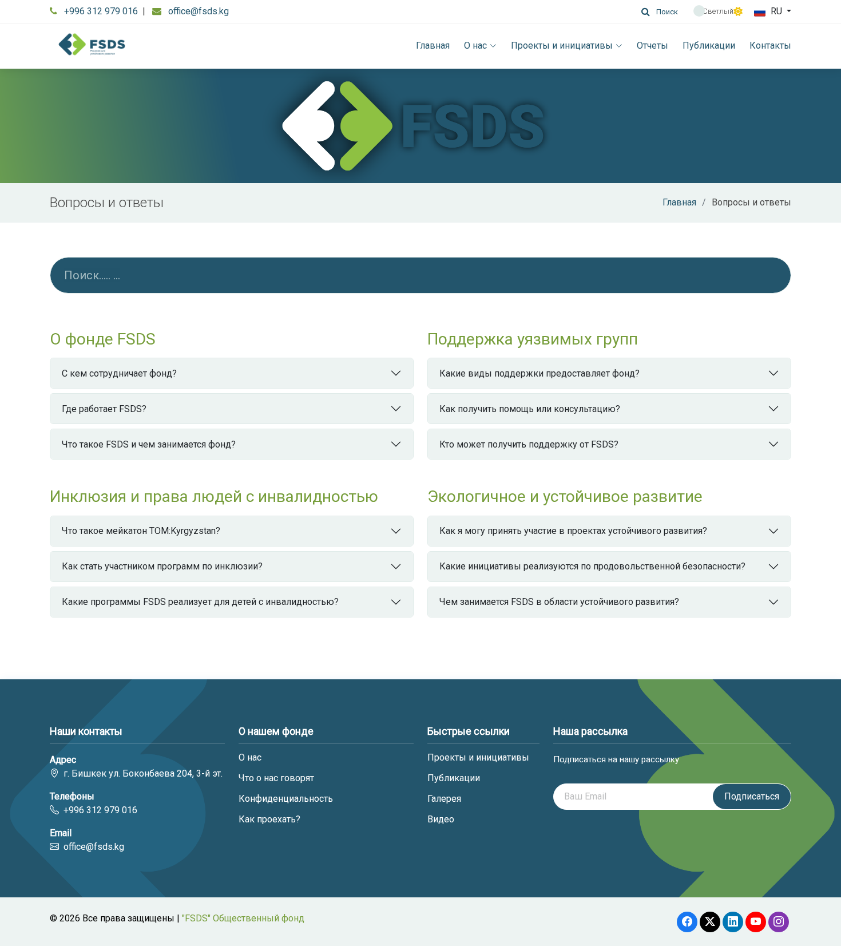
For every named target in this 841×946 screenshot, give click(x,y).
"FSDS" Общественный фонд (243, 918)
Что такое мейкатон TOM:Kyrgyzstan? (141, 530)
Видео (440, 819)
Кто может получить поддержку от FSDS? (528, 444)
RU (776, 11)
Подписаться (751, 796)
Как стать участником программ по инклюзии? (162, 566)
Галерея (444, 798)
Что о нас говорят (276, 778)
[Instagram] (778, 922)
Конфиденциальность (286, 798)
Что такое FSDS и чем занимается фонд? (149, 444)
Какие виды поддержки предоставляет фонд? (539, 373)
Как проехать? (269, 819)
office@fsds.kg (198, 11)
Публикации (709, 45)
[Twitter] (710, 922)
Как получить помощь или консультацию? (529, 408)
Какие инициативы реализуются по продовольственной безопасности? (592, 566)
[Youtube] (755, 922)
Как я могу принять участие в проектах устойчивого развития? (573, 530)
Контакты (770, 45)
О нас (475, 45)
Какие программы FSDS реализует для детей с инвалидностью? (200, 601)
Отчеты (652, 45)
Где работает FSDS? (104, 408)
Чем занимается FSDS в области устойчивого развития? (559, 601)
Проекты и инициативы (562, 45)
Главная (433, 45)
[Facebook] (687, 922)
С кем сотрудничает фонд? (119, 373)
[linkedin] (733, 922)
